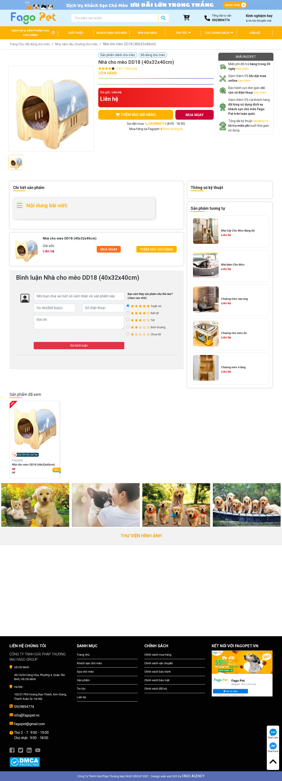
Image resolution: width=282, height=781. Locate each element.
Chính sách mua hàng (157, 654)
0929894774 (260, 121)
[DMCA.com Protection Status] (39, 760)
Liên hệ (81, 697)
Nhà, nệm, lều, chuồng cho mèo (76, 44)
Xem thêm (242, 68)
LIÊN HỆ (254, 32)
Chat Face (273, 751)
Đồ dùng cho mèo (38, 44)
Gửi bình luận (79, 345)
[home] (33, 18)
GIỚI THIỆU (75, 32)
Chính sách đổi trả (155, 688)
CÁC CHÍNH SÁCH (217, 32)
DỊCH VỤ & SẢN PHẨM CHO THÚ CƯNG (30, 33)
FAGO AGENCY (193, 776)
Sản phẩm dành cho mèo (117, 55)
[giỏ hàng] (186, 18)
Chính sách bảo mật (156, 680)
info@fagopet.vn (26, 715)
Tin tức (81, 688)
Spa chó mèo (85, 671)
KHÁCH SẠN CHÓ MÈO (111, 32)
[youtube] (37, 750)
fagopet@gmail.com (29, 724)
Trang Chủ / (17, 44)
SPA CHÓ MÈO (147, 32)
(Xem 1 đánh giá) (126, 68)
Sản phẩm (83, 680)
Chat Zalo (273, 737)
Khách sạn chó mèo (89, 663)
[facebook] (12, 750)
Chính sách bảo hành (157, 671)
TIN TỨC (182, 32)
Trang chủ (83, 654)
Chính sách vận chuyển (158, 663)
